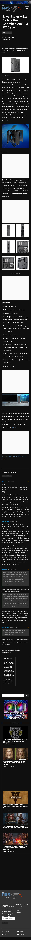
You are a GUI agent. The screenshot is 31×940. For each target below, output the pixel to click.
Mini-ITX (7, 650)
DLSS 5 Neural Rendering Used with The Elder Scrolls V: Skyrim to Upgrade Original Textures (15, 762)
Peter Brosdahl (8, 37)
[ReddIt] (15, 43)
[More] (26, 43)
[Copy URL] (22, 43)
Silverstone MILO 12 (6, 652)
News (4, 32)
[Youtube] (18, 934)
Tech (9, 32)
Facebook (7, 931)
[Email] (19, 43)
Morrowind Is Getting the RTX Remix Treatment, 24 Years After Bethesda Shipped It (15, 806)
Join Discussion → (7, 476)
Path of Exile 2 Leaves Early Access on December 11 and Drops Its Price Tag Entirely (15, 827)
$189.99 (13, 427)
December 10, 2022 (10, 481)
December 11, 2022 (14, 521)
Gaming (4, 745)
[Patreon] (18, 931)
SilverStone (17, 650)
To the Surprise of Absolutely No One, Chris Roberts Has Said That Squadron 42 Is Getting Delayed (15, 741)
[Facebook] (8, 43)
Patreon (21, 931)
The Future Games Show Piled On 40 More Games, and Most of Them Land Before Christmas (15, 847)
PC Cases (11, 650)
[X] (11, 43)
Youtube (22, 934)
